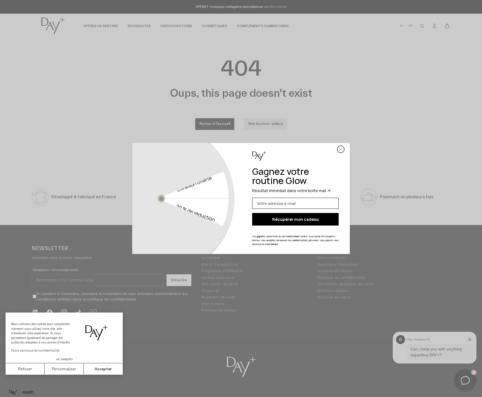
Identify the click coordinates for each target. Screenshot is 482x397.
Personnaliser (64, 369)
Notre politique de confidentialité (35, 350)
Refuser (25, 369)
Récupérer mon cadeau (295, 219)
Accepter (103, 369)
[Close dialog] (340, 149)
